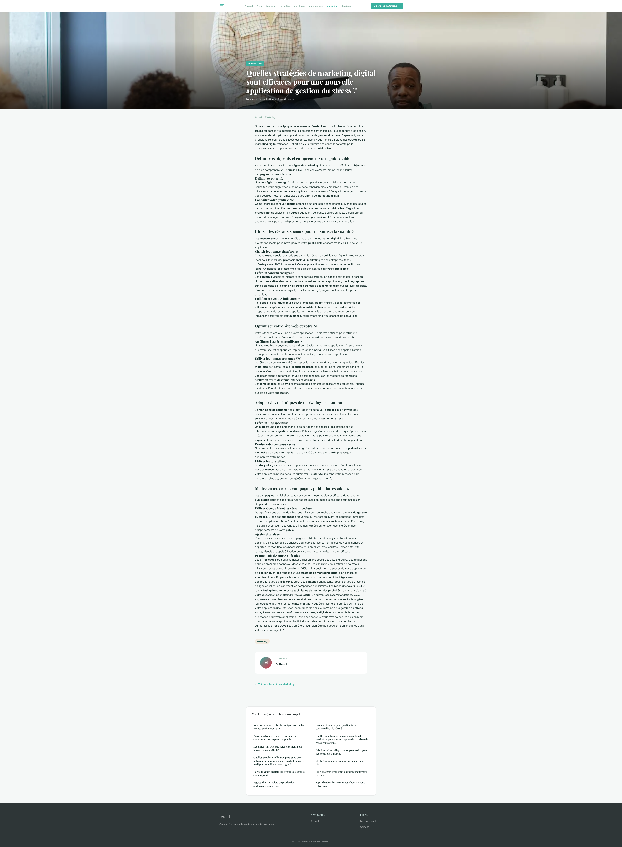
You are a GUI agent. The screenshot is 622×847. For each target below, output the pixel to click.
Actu (259, 5)
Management (315, 5)
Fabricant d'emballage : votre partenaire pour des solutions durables (341, 752)
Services (346, 5)
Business (271, 5)
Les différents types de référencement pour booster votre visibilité (277, 748)
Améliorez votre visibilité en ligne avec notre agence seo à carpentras (278, 726)
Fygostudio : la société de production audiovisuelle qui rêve (274, 784)
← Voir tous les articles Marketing (275, 684)
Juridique (299, 5)
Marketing (332, 5)
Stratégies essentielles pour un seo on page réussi (340, 762)
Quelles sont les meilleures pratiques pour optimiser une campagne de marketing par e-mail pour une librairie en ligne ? (279, 761)
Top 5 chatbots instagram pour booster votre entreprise (340, 784)
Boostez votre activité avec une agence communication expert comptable (274, 737)
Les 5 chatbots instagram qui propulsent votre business (341, 773)
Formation (284, 5)
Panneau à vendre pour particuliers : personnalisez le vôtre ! (336, 726)
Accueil (249, 5)
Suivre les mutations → (387, 5)
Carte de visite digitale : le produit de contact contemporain (278, 773)
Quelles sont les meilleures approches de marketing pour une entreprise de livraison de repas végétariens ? (342, 739)
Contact (364, 826)
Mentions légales (369, 821)
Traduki (225, 816)
